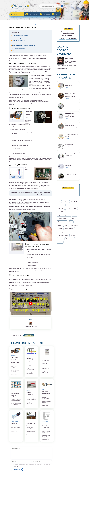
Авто (59, 201)
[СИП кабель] (16, 415)
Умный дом (60, 238)
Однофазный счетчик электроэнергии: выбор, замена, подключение (70, 95)
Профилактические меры (18, 48)
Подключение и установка (64, 215)
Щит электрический (69, 228)
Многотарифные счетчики (71, 104)
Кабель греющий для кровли (31, 424)
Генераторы (61, 204)
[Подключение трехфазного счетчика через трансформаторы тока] (61, 156)
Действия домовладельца (18, 40)
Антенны (66, 201)
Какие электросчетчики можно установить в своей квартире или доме (71, 115)
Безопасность (74, 201)
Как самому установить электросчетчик (70, 84)
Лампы (74, 208)
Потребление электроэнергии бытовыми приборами (15, 394)
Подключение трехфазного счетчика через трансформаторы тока (71, 155)
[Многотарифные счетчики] (61, 106)
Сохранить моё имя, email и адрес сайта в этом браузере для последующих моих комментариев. (31, 465)
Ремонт (74, 215)
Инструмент (69, 204)
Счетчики (23, 24)
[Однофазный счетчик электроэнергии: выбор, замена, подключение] (61, 96)
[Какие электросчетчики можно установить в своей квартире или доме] (61, 116)
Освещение (47, 14)
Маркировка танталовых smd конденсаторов (46, 393)
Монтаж (73, 235)
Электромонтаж (33, 14)
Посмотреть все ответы (62, 68)
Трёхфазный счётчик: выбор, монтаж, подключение (16, 177)
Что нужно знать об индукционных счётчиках (71, 145)
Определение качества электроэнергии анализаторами (16, 120)
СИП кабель (14, 423)
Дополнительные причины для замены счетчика (23, 45)
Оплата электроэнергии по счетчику (71, 175)
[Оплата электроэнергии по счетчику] (61, 176)
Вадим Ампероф (69, 58)
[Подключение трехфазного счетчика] (61, 137)
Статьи (59, 225)
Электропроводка (14, 421)
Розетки (60, 228)
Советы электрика (62, 221)
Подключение (61, 211)
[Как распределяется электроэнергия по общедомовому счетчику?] (61, 126)
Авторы (68, 208)
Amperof (24, 6)
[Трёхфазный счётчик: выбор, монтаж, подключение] (31, 351)
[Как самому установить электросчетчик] (61, 86)
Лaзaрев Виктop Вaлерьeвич (30, 326)
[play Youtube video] (30, 303)
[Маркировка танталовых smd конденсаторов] (47, 384)
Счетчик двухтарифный (30, 393)
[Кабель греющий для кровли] (31, 415)
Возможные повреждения (18, 38)
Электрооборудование (31, 421)
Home (12, 24)
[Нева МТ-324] (61, 166)
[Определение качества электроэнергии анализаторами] (16, 350)
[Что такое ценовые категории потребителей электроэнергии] (47, 416)
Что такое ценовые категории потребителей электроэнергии (47, 426)
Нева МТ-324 (68, 165)
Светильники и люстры (63, 218)
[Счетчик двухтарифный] (31, 384)
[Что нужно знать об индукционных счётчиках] (61, 146)
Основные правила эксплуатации (20, 35)
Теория (58, 14)
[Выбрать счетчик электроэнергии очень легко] (47, 352)
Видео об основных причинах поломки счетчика (23, 50)
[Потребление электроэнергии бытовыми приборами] (16, 384)
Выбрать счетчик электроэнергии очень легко (16, 252)
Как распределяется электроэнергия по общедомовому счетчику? (71, 125)
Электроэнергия (18, 14)
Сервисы (74, 218)
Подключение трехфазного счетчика (71, 135)
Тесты (71, 221)
